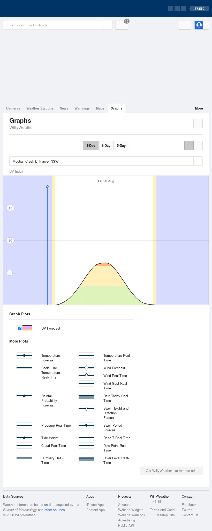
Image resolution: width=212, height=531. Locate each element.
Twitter (187, 509)
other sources (54, 509)
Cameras (13, 108)
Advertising (126, 520)
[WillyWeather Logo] (27, 8)
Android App (95, 509)
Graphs (116, 108)
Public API (126, 525)
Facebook (189, 504)
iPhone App (95, 504)
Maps (100, 108)
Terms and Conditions (164, 509)
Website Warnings (131, 514)
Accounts (125, 504)
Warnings (82, 108)
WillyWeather (21, 127)
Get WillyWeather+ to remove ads (171, 470)
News (64, 108)
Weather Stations (40, 108)
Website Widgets (130, 509)
